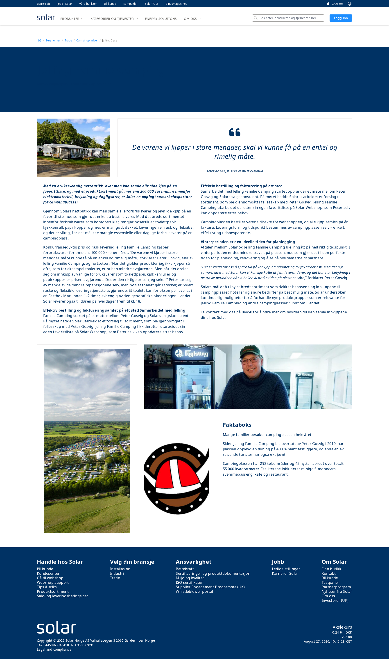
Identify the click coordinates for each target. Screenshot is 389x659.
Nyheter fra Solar (337, 591)
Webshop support (53, 582)
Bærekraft (43, 4)
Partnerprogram (336, 586)
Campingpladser (87, 40)
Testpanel (330, 582)
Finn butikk (331, 568)
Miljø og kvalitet (190, 577)
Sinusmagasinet (176, 4)
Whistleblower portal (194, 591)
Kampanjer (130, 4)
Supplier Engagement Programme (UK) (210, 586)
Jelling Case (110, 40)
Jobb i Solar (64, 4)
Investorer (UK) (335, 600)
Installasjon (120, 568)
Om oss (190, 18)
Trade (68, 40)
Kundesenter (48, 573)
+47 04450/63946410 (53, 645)
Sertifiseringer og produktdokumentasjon (213, 573)
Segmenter (53, 40)
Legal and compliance (54, 649)
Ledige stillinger (286, 568)
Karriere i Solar (285, 573)
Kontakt (329, 573)
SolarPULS (152, 4)
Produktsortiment (53, 591)
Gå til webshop (50, 577)
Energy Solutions (161, 18)
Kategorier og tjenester (112, 18)
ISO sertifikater (189, 582)
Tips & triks (47, 586)
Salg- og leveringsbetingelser (62, 595)
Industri (117, 573)
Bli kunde (110, 4)
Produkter (69, 18)
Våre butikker (88, 4)
